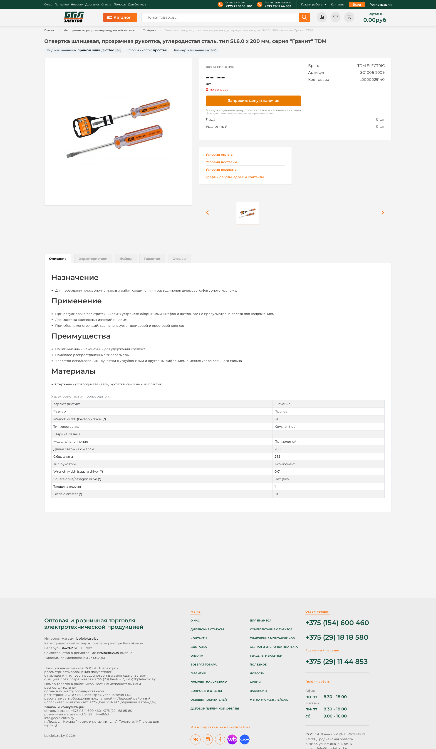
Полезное (61, 4)
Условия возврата (221, 170)
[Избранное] (335, 17)
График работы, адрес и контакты (235, 177)
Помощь (120, 4)
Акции (255, 682)
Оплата (106, 4)
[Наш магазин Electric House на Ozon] (245, 739)
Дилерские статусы (207, 629)
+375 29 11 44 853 (278, 6)
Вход (357, 4)
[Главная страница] (74, 17)
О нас (48, 4)
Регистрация (380, 4)
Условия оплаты (219, 155)
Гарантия (198, 673)
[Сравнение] (322, 17)
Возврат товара (204, 664)
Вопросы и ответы (206, 691)
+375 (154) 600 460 (337, 623)
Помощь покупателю (209, 682)
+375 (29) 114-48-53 (109, 679)
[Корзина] (349, 17)
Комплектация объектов (271, 629)
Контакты (337, 4)
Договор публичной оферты (215, 708)
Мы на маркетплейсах (269, 699)
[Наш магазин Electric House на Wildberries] (232, 739)
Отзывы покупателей (209, 699)
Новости (77, 4)
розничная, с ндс (220, 67)
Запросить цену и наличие (253, 100)
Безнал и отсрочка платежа (274, 646)
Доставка (92, 4)
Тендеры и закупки (266, 655)
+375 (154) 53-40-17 (104, 702)
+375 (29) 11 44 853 (336, 662)
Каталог (122, 17)
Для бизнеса (137, 4)
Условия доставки (221, 162)
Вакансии (258, 691)
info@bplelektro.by (141, 679)
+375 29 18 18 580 (238, 6)
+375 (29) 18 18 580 (336, 637)
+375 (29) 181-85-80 (117, 711)
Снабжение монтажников (272, 638)
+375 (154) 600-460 (86, 711)
